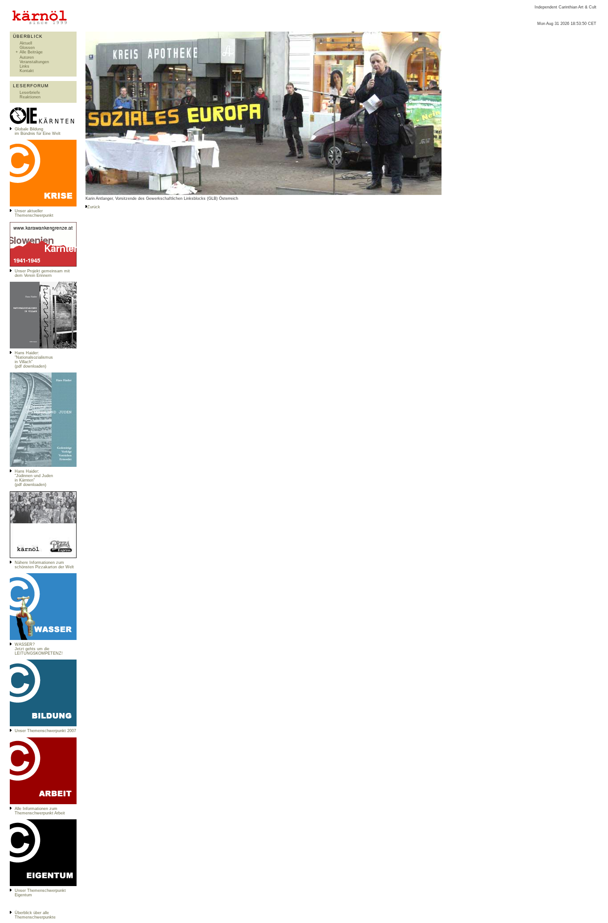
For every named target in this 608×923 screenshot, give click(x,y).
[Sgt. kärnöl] (43, 557)
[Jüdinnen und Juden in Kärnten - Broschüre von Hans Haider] (43, 465)
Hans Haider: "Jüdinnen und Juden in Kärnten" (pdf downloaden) (34, 478)
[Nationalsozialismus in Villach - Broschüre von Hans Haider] (43, 347)
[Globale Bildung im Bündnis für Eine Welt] (43, 123)
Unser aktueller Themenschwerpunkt (34, 213)
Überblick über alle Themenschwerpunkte (35, 915)
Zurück (93, 207)
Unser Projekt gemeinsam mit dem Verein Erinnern (42, 273)
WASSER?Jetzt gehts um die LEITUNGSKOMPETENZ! (39, 649)
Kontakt (27, 71)
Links (24, 66)
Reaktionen (30, 97)
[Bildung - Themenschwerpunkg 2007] (43, 725)
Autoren (27, 57)
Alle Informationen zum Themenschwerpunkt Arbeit (40, 810)
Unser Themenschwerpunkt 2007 (45, 731)
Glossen (27, 47)
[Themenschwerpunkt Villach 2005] (43, 885)
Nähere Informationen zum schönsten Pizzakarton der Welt (44, 564)
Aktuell (26, 43)
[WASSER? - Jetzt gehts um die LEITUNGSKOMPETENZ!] (43, 638)
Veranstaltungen (34, 62)
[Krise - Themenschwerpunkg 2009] (43, 205)
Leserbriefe (30, 92)
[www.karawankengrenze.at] (43, 265)
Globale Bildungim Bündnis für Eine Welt (38, 131)
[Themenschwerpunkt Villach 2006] (43, 803)
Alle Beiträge (31, 52)
